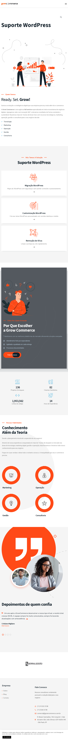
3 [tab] (8, 635)
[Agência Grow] (13, 3)
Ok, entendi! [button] (7, 737)
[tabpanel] (34, 619)
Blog (5, 694)
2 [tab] (5, 635)
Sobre (5, 691)
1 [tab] (3, 635)
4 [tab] (10, 635)
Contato (6, 698)
